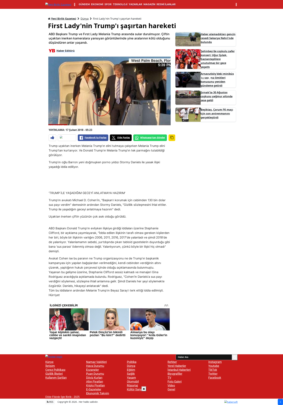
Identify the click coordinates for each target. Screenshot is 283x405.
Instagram (215, 362)
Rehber (172, 362)
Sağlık (131, 373)
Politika (131, 362)
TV (169, 377)
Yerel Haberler (177, 366)
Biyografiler (175, 373)
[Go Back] (280, 402)
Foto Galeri (175, 381)
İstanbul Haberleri (179, 369)
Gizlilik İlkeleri (54, 373)
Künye (49, 362)
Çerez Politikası (55, 369)
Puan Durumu (95, 373)
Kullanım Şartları (56, 377)
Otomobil (133, 381)
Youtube (213, 366)
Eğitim (131, 369)
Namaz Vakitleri (96, 362)
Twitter (212, 373)
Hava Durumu (95, 366)
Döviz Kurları (94, 377)
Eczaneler (92, 369)
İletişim (50, 366)
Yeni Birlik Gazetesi (63, 18)
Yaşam (131, 377)
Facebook (214, 377)
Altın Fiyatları (94, 381)
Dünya (85, 18)
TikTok (212, 369)
